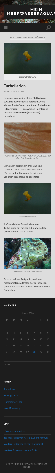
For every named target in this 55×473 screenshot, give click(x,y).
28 (34, 352)
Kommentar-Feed (13, 401)
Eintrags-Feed (11, 395)
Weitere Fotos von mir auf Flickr (20, 450)
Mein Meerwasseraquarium (30, 464)
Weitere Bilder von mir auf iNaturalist (23, 443)
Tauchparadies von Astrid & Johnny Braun (26, 437)
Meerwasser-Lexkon (14, 431)
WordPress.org (12, 408)
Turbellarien (15, 85)
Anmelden (9, 389)
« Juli (7, 364)
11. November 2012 (14, 91)
